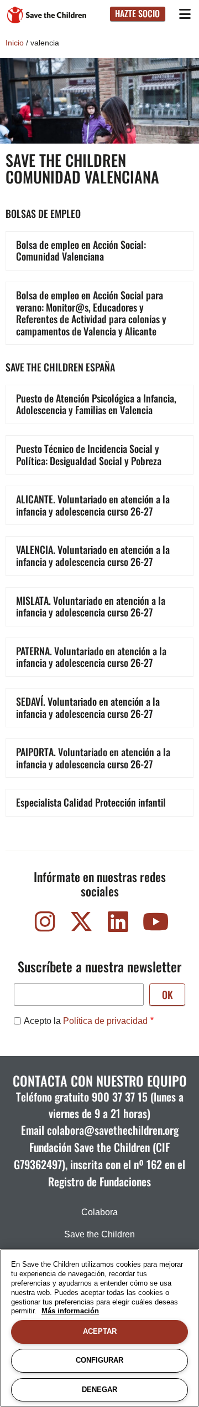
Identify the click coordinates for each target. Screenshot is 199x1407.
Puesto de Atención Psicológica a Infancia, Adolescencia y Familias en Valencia (96, 404)
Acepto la (86, 1021)
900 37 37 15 (120, 1096)
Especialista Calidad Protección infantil (91, 802)
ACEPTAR (100, 1331)
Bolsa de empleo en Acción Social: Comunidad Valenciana (81, 250)
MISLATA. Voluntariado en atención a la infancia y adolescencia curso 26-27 (90, 606)
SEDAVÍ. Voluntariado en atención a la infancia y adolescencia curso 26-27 (88, 707)
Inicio (15, 42)
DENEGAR (99, 1389)
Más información (70, 1311)
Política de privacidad (105, 1021)
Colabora (99, 1212)
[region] (99, 1328)
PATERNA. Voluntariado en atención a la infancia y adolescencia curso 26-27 (91, 657)
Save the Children (99, 1234)
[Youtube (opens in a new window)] (154, 924)
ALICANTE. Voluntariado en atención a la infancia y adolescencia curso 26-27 (93, 505)
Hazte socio (137, 13)
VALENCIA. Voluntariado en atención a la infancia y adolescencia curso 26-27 (93, 555)
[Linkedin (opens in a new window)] (117, 924)
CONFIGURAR (99, 1360)
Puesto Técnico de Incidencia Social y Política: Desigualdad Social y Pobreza (88, 454)
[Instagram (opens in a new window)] (44, 924)
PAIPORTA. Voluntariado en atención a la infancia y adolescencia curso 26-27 (93, 758)
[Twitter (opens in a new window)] (81, 924)
